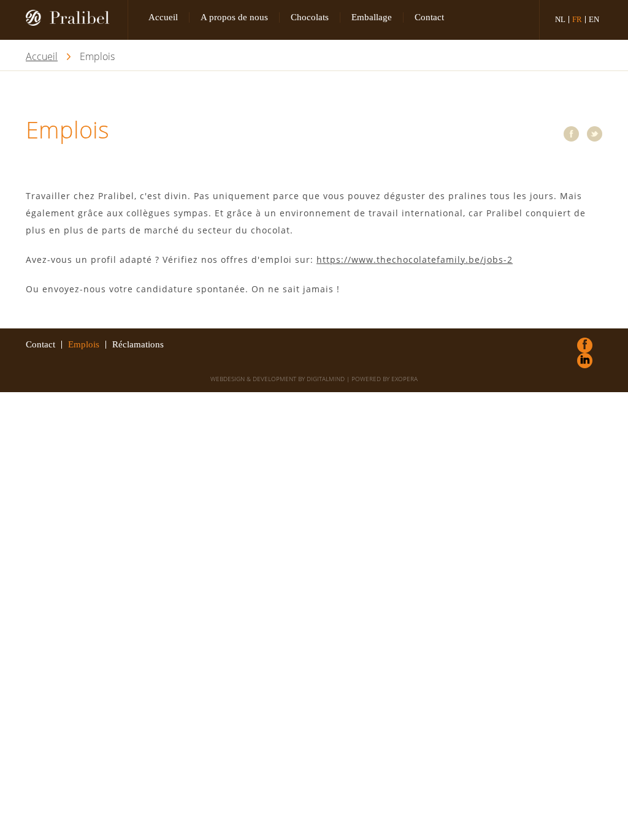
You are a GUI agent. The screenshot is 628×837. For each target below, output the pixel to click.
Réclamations (138, 345)
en (594, 19)
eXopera (404, 378)
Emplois (83, 345)
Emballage (371, 17)
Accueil (163, 17)
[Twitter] (594, 134)
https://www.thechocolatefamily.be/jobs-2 (414, 259)
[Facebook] (571, 134)
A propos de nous (234, 17)
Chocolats (310, 17)
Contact (429, 17)
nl (560, 19)
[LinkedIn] (584, 360)
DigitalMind (326, 378)
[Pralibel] (72, 20)
